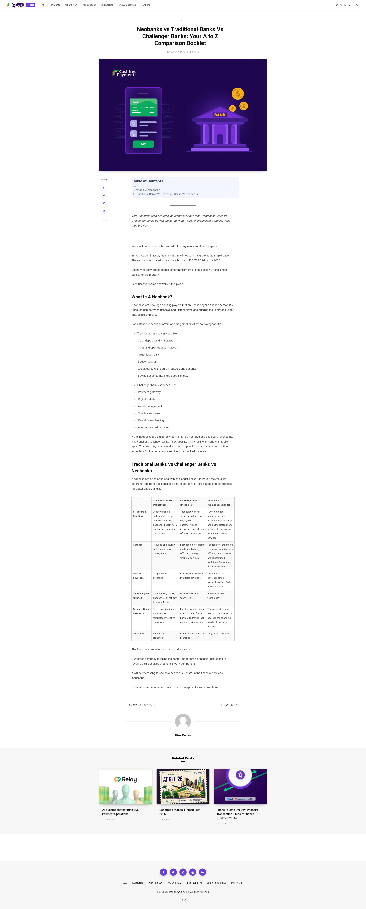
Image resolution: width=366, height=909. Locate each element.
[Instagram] (183, 872)
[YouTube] (192, 872)
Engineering (194, 883)
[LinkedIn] (104, 210)
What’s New (155, 883)
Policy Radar (174, 883)
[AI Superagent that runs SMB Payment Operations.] (125, 786)
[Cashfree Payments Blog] (21, 5)
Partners (236, 883)
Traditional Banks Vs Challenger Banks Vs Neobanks (167, 194)
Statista (154, 255)
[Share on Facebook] (104, 188)
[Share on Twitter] (104, 195)
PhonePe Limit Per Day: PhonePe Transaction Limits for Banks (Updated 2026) (237, 814)
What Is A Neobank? (147, 189)
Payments (137, 883)
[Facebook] (163, 872)
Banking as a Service (140, 705)
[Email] (104, 218)
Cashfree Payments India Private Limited (187, 892)
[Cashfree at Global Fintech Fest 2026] (183, 786)
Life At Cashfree (216, 883)
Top (184, 900)
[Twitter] (173, 872)
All (183, 21)
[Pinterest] (104, 203)
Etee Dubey (183, 735)
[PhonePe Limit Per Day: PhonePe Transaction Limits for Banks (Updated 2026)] (240, 786)
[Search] (356, 5)
